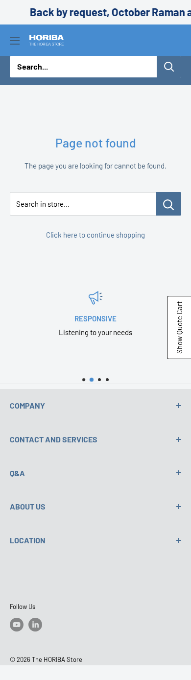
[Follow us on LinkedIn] (35, 624)
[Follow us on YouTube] (17, 624)
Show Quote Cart (179, 327)
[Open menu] (15, 41)
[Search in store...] (168, 204)
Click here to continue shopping (95, 234)
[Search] (169, 66)
